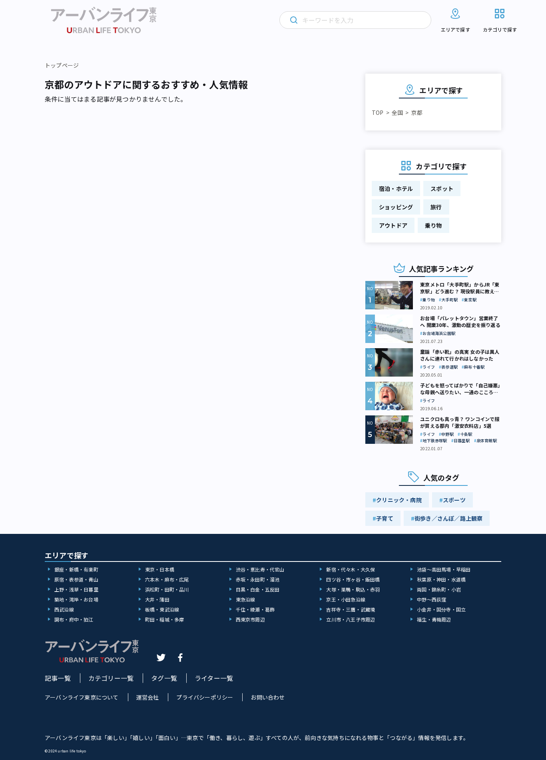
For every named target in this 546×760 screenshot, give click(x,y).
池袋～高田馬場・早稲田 (443, 569)
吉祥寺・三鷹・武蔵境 (350, 609)
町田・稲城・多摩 (164, 619)
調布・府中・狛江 (74, 619)
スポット (441, 188)
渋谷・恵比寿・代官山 (260, 569)
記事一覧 (58, 678)
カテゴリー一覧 (111, 678)
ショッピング (396, 207)
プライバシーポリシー (204, 697)
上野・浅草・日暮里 (76, 589)
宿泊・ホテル (396, 188)
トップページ (62, 65)
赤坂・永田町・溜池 (258, 579)
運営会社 (147, 697)
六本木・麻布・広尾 (167, 579)
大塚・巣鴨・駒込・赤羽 (353, 589)
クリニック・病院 (399, 500)
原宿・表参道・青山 (76, 579)
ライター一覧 (214, 678)
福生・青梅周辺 (434, 619)
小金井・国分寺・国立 (441, 609)
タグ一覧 (164, 678)
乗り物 (433, 225)
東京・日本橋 (159, 569)
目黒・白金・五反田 (258, 589)
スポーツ (454, 500)
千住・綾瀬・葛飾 (255, 609)
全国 (397, 112)
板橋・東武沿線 (162, 609)
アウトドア (393, 225)
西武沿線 (64, 609)
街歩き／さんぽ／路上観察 (448, 518)
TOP (378, 112)
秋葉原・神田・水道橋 (441, 579)
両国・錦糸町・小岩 (439, 589)
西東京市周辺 (250, 619)
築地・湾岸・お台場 (76, 599)
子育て (384, 518)
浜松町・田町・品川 (167, 589)
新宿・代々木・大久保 (350, 569)
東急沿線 (245, 599)
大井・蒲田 (157, 599)
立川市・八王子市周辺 (350, 619)
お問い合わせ (268, 697)
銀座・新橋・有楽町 (76, 569)
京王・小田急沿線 (345, 599)
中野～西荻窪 (431, 599)
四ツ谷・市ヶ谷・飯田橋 (353, 579)
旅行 (436, 207)
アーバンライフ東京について (82, 697)
